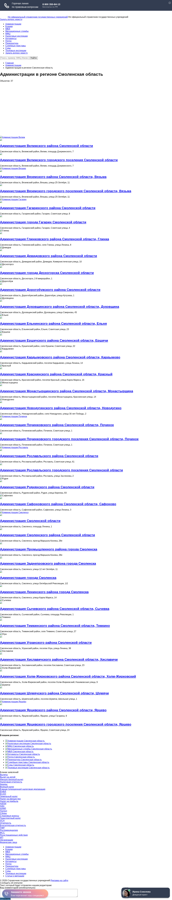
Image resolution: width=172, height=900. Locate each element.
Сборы (3, 813)
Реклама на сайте (59, 880)
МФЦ (7, 33)
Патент (3, 811)
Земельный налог (9, 796)
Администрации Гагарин (14, 199)
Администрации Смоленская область (26, 741)
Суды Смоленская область (21, 765)
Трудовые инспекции (15, 50)
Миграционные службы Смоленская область (30, 749)
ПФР (2, 828)
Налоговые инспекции (16, 36)
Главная (9, 63)
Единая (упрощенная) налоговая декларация (22, 789)
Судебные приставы (15, 46)
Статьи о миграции (14, 876)
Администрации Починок (14, 416)
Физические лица (8, 842)
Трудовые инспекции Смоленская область (29, 768)
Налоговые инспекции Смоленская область (29, 743)
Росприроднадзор (9, 830)
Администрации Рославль (15, 447)
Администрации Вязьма (14, 168)
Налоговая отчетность (11, 782)
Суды (8, 48)
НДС (2, 806)
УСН (2, 820)
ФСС (2, 833)
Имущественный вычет (11, 779)
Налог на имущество (10, 799)
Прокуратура (11, 43)
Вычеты (4, 775)
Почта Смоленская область (21, 757)
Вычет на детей (7, 777)
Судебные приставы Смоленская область (28, 762)
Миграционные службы (17, 31)
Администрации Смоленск (15, 512)
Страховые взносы (9, 816)
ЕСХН (3, 794)
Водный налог (7, 787)
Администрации (13, 24)
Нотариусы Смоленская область (24, 754)
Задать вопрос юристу (11, 19)
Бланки (9, 26)
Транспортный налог (10, 818)
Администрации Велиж (13, 137)
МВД (7, 29)
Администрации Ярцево (14, 701)
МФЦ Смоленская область (21, 746)
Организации (6, 840)
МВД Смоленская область (20, 751)
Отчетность (5, 823)
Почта (8, 41)
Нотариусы (11, 38)
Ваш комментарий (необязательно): (18, 888)
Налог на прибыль (9, 801)
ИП (1, 837)
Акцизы (3, 784)
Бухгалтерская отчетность (13, 825)
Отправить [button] (5, 899)
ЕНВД (3, 791)
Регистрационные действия (14, 835)
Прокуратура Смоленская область (25, 759)
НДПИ (3, 804)
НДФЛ (3, 808)
